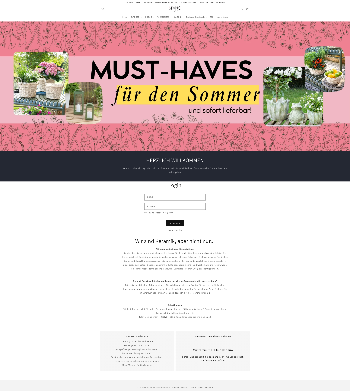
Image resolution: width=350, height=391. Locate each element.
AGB (192, 387)
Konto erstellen (175, 230)
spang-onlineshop (148, 387)
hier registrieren (182, 285)
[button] (103, 9)
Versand (200, 387)
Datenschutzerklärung (180, 387)
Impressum (209, 387)
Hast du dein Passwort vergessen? (159, 212)
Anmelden (175, 223)
